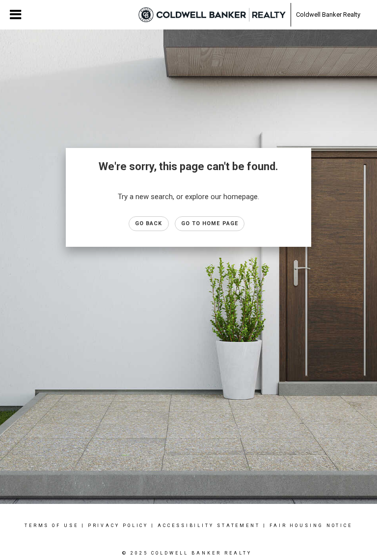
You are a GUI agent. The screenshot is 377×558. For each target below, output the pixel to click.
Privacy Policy (118, 525)
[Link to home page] (212, 14)
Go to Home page (210, 223)
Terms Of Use (52, 525)
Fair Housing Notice (310, 525)
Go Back (148, 223)
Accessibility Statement (209, 525)
